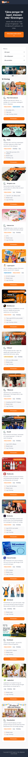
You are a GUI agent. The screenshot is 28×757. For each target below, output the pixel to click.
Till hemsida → (14, 118)
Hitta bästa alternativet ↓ (14, 34)
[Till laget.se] (5, 2)
